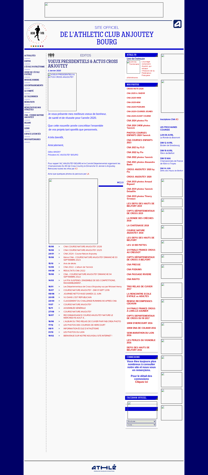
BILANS (27, 123)
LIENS (26, 128)
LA (88, 174)
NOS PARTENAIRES (32, 139)
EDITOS (27, 61)
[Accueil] (37, 46)
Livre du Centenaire (136, 59)
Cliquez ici (141, 381)
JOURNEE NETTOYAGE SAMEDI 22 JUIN (82, 293)
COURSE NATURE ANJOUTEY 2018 (136, 231)
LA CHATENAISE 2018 (138, 225)
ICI (76, 168)
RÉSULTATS (29, 102)
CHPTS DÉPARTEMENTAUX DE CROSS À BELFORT (141, 258)
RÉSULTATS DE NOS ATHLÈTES (32, 109)
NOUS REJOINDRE (31, 80)
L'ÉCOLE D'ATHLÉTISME (34, 67)
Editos (85, 55)
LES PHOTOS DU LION (74, 332)
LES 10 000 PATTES (137, 245)
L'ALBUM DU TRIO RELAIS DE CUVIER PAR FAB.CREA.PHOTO (92, 321)
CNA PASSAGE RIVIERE (139, 274)
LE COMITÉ (29, 91)
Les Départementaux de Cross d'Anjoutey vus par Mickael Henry (93, 286)
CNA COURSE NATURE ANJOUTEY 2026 (83, 246)
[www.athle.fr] (177, 27)
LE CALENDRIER (31, 96)
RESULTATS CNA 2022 (74, 270)
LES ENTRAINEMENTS (33, 85)
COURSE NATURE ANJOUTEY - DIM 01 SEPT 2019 (87, 290)
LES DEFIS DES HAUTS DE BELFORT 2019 (140, 204)
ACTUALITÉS (29, 56)
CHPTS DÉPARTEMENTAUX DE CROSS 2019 (141, 212)
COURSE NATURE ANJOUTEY (77, 304)
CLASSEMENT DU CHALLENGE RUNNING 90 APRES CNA (90, 301)
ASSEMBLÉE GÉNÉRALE (75, 308)
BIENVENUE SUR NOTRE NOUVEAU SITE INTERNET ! (88, 335)
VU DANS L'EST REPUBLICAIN (77, 297)
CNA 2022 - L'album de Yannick (78, 267)
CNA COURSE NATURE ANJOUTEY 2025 (83, 250)
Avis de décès (70, 263)
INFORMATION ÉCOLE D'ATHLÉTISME (81, 328)
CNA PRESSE (134, 264)
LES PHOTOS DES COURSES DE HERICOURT (84, 325)
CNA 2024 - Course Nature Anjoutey (80, 253)
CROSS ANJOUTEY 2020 (139, 177)
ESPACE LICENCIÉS (32, 134)
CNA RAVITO (133, 279)
